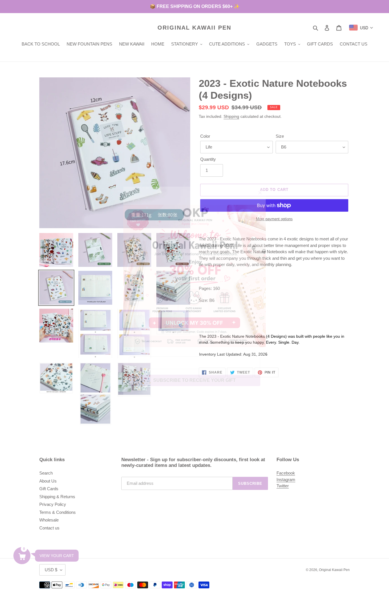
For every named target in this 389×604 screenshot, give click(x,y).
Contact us (49, 527)
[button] (21, 555)
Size (280, 136)
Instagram (286, 479)
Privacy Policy (52, 504)
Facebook (286, 473)
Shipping (231, 116)
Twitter (283, 485)
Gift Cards (48, 488)
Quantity (208, 159)
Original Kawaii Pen (194, 27)
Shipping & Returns (57, 496)
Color (205, 136)
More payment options (274, 219)
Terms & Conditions (57, 512)
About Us (48, 481)
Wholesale (49, 520)
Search (46, 473)
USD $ (51, 569)
